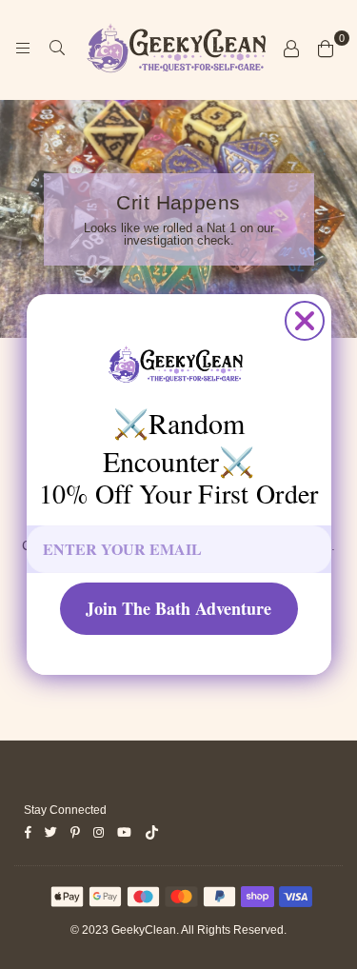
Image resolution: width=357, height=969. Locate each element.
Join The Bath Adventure (178, 608)
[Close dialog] (305, 321)
